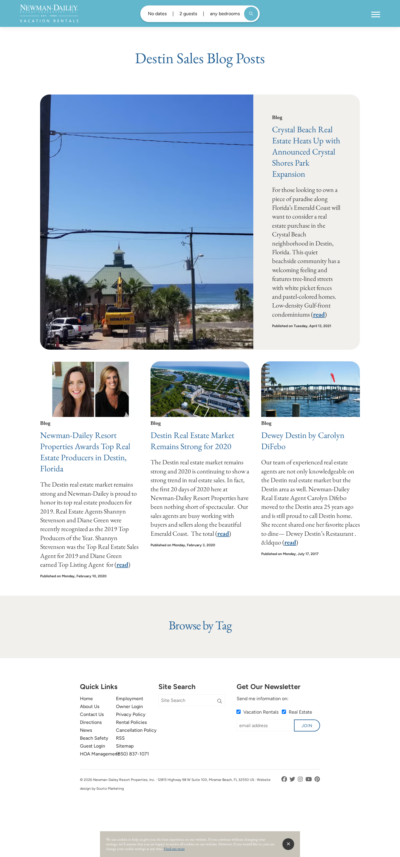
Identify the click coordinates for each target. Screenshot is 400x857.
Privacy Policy (131, 714)
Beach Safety (94, 738)
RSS (120, 738)
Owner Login (129, 706)
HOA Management (99, 754)
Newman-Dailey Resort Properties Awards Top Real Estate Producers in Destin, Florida (85, 452)
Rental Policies (131, 722)
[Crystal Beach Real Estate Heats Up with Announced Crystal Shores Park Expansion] (147, 222)
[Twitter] (293, 779)
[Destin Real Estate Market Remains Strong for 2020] (200, 389)
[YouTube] (309, 779)
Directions (91, 722)
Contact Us (92, 714)
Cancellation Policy (136, 730)
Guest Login (92, 746)
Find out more (174, 848)
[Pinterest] (317, 779)
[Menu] (375, 14)
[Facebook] (284, 779)
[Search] (219, 701)
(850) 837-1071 (132, 754)
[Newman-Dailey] (49, 13)
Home (86, 698)
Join (307, 725)
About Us (89, 706)
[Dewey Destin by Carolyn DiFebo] (310, 389)
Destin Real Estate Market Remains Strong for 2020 (192, 441)
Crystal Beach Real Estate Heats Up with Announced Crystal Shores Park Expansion (306, 151)
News (86, 730)
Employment (129, 698)
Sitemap (125, 746)
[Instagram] (301, 779)
